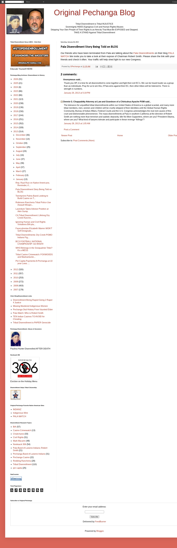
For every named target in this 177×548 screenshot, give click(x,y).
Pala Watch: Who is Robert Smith (28, 313)
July (18, 155)
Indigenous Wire (20, 413)
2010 (16, 278)
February (20, 175)
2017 (16, 115)
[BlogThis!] (103, 66)
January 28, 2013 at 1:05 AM (77, 123)
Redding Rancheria (22, 461)
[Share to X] (106, 66)
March (19, 171)
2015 (16, 123)
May (18, 163)
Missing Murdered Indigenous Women (30, 306)
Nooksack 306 (19, 444)
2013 (16, 131)
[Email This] (101, 66)
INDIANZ (17, 409)
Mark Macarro (19, 441)
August (19, 151)
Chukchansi (18, 434)
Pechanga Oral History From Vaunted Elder (33, 309)
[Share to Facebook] (108, 66)
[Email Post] (96, 66)
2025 (16, 83)
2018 (16, 111)
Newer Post (66, 135)
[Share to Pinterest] (111, 66)
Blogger (100, 531)
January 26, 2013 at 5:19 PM (77, 93)
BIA (14, 427)
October (20, 143)
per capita (17, 468)
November (21, 139)
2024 (16, 87)
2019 (16, 107)
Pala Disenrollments (143, 53)
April (18, 167)
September (21, 147)
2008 (16, 286)
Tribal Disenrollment (22, 464)
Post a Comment (71, 129)
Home (120, 135)
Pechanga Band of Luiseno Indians (29, 454)
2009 (16, 282)
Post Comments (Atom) (83, 140)
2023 (16, 91)
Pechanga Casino (21, 457)
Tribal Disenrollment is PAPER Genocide (32, 322)
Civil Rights (18, 437)
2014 (16, 127)
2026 (16, 79)
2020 (16, 103)
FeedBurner (100, 521)
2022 (16, 95)
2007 (16, 290)
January (20, 179)
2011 (15, 273)
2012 (16, 269)
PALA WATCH (19, 416)
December (21, 135)
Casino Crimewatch (22, 430)
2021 (16, 99)
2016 (16, 119)
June (18, 159)
